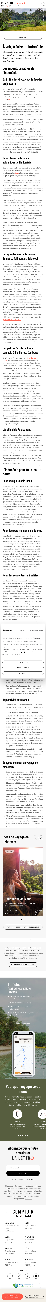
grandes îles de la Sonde (12, 320)
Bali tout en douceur (21, 902)
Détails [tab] (22, 630)
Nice (27, 1248)
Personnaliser (22, 667)
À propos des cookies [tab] (36, 630)
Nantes (8, 1248)
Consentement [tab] (7, 630)
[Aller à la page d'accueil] (8, 4)
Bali (9, 99)
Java (17, 173)
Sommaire (23, 37)
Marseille (29, 1236)
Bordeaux (9, 1222)
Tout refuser (23, 673)
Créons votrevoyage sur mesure (12, 1296)
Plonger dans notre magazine (23, 964)
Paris (7, 1259)
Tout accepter (23, 662)
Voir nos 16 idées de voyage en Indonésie (23, 927)
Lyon (7, 1236)
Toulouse (29, 1259)
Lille (27, 1222)
